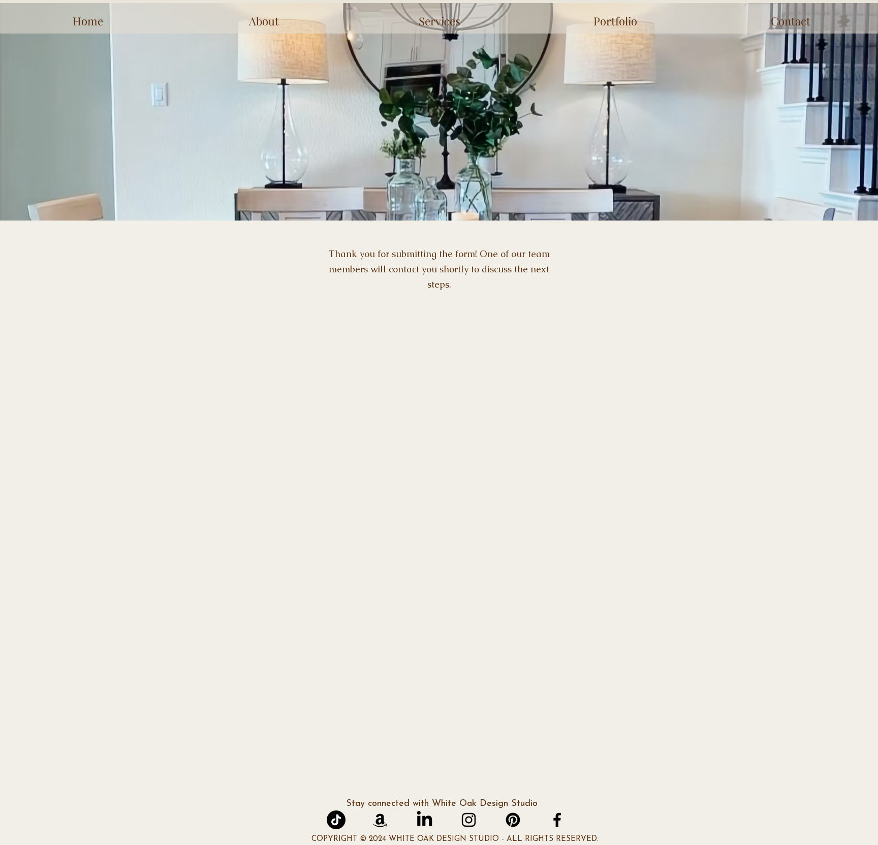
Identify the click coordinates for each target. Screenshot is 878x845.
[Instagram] (468, 819)
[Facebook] (557, 819)
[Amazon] (380, 819)
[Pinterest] (513, 819)
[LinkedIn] (424, 819)
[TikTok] (336, 819)
